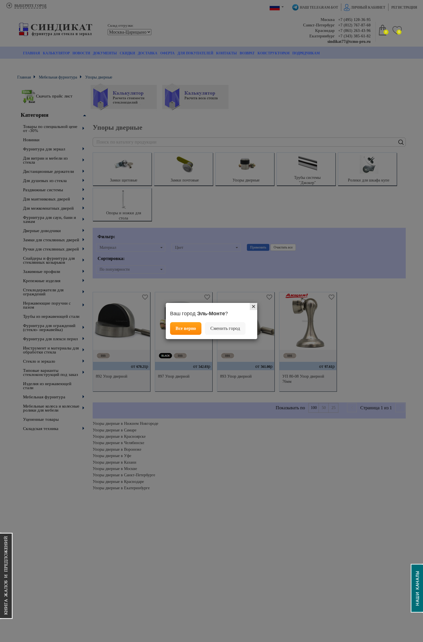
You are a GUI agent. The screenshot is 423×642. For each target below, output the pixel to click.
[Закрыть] (253, 306)
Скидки (127, 53)
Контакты (226, 53)
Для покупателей (195, 53)
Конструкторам (273, 53)
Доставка (147, 53)
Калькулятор (56, 53)
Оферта (167, 53)
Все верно (186, 328)
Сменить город (225, 328)
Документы (105, 53)
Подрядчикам (306, 53)
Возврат (247, 53)
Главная (31, 53)
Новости (81, 53)
